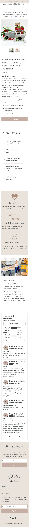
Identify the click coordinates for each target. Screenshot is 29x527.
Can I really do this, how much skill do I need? (13, 143)
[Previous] (2, 32)
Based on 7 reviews (9, 321)
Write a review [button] (14, 323)
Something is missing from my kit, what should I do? (14, 169)
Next (18, 10)
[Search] (23, 4)
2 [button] (12, 436)
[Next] (26, 32)
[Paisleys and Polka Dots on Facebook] (10, 518)
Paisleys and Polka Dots (16, 523)
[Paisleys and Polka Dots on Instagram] (18, 518)
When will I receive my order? (13, 151)
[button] (5, 76)
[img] (13, 346)
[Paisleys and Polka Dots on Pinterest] (16, 518)
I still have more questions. (11, 178)
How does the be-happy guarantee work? (13, 159)
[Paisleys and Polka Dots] (14, 4)
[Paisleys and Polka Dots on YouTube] (13, 518)
